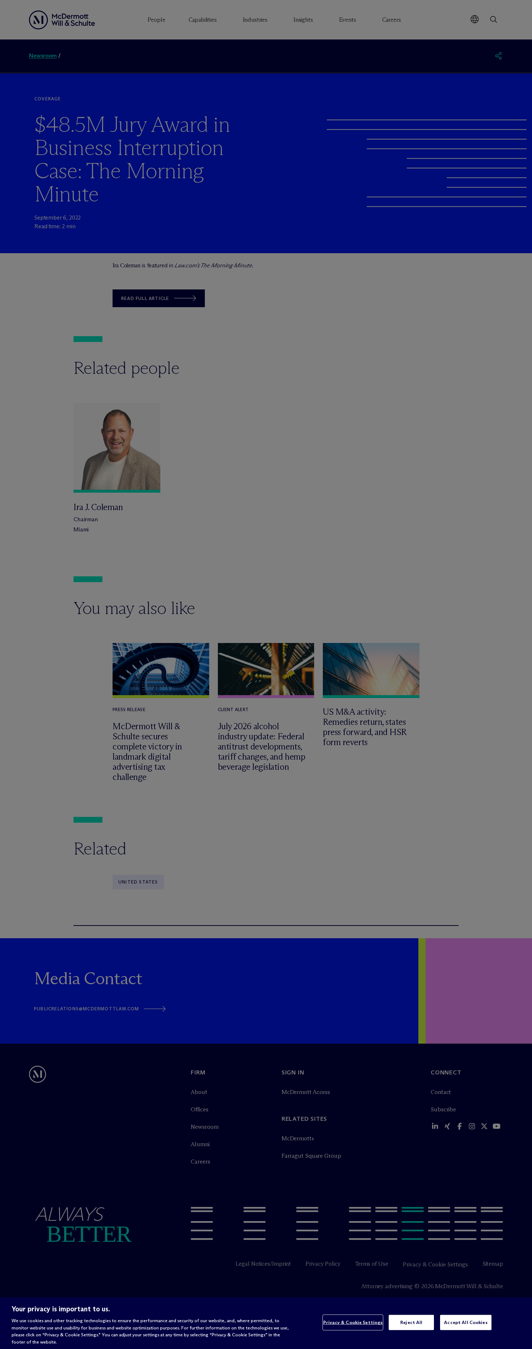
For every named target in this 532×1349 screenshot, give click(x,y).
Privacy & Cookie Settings (353, 1322)
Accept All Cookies (465, 1322)
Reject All (411, 1322)
